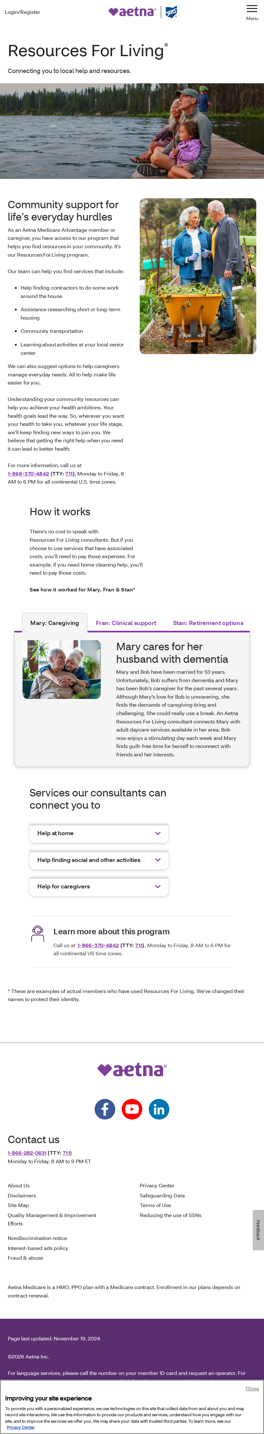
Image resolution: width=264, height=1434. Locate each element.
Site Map (18, 1205)
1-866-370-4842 (28, 473)
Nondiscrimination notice (37, 1237)
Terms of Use (155, 1205)
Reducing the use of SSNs (171, 1215)
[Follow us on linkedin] (159, 1109)
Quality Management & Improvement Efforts (52, 1219)
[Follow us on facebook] (105, 1109)
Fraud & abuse (25, 1257)
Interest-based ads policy (38, 1248)
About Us (19, 1185)
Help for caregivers (63, 886)
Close (252, 1388)
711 (68, 473)
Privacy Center (157, 1185)
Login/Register (22, 11)
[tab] (54, 623)
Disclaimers (22, 1195)
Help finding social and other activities (88, 860)
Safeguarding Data (162, 1195)
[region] (132, 1407)
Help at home (55, 833)
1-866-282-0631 (27, 1152)
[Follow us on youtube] (132, 1109)
